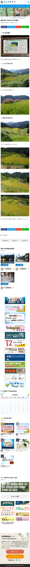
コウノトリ (22, 487)
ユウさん (16, 22)
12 (15, 405)
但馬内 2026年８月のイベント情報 (22, 434)
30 (2, 413)
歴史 (3, 487)
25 (11, 410)
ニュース (7, 6)
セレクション (14, 484)
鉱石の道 (16, 487)
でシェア (26, 26)
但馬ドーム (4, 489)
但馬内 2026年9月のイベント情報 (7, 450)
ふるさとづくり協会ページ (14, 556)
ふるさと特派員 (8, 17)
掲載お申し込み (14, 551)
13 (19, 405)
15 (27, 405)
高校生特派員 (9, 487)
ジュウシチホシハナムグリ (21, 449)
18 (11, 408)
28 (23, 410)
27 (19, 410)
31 (6, 413)
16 (2, 408)
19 (15, 408)
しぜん (23, 6)
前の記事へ (5, 240)
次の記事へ (24, 240)
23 (2, 410)
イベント (13, 6)
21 (23, 408)
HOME (2, 17)
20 (19, 408)
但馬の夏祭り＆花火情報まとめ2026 (7, 434)
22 (27, 408)
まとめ (3, 484)
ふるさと (18, 6)
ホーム (2, 6)
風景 (8, 484)
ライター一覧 (14, 496)
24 (6, 410)
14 (23, 405)
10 (6, 405)
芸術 (26, 484)
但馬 (10, 489)
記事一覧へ (15, 240)
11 (11, 405)
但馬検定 (15, 489)
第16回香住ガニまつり (5, 466)
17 (6, 408)
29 (27, 410)
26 (15, 410)
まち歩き (21, 484)
